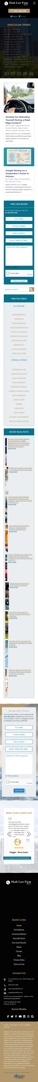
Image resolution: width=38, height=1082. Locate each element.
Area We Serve (19, 938)
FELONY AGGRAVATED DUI (19, 327)
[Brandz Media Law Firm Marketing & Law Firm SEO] (19, 1077)
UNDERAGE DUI (19, 345)
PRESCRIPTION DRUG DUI (19, 336)
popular (15, 130)
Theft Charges (19, 413)
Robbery (19, 404)
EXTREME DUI (19, 319)
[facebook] (7, 1016)
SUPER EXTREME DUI (19, 323)
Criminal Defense (24, 179)
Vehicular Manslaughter (19, 421)
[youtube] (20, 1016)
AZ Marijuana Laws (19, 369)
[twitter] (11, 1016)
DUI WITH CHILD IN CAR (19, 332)
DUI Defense (19, 929)
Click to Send (19, 281)
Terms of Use (19, 964)
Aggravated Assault (19, 374)
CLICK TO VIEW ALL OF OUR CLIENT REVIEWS (17, 858)
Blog (19, 128)
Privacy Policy (19, 960)
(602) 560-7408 (20, 11)
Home (19, 925)
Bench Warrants (19, 382)
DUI (7, 182)
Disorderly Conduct (19, 387)
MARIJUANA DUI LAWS (19, 340)
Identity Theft (19, 400)
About (19, 947)
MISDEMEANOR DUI (19, 315)
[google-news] (32, 1016)
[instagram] (28, 1016)
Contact (19, 951)
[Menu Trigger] (34, 3)
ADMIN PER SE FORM (19, 353)
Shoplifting (19, 408)
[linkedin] (24, 1016)
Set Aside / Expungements (19, 417)
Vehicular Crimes (24, 130)
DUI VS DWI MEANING (19, 349)
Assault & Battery (19, 378)
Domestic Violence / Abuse (19, 391)
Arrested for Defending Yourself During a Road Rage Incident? (18, 120)
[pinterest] (15, 1016)
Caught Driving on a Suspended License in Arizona (17, 173)
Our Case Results (19, 942)
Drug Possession (19, 395)
